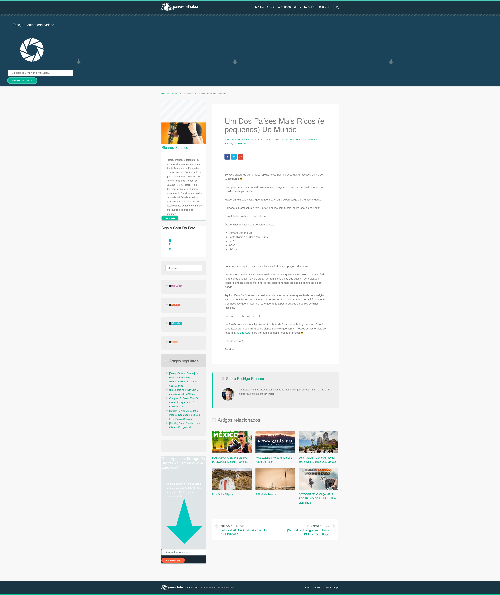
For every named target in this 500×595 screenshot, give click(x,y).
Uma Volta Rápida (222, 494)
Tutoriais (177, 323)
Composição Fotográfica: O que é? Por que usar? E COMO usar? (183, 402)
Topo (336, 587)
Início (272, 7)
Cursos (176, 305)
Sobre (260, 7)
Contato (325, 7)
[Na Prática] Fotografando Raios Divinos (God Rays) (308, 530)
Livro (299, 7)
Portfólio (311, 7)
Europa (312, 139)
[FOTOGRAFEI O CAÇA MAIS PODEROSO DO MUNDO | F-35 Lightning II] (318, 489)
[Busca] (335, 4)
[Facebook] (170, 240)
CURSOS (285, 7)
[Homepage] (179, 7)
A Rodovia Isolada (265, 494)
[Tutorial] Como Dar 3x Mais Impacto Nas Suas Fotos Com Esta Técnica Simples (185, 415)
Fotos (228, 143)
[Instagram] (170, 249)
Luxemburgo (241, 143)
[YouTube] (170, 244)
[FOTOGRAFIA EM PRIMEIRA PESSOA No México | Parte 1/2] (232, 452)
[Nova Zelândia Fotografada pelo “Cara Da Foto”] (275, 452)
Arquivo (316, 587)
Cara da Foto (193, 587)
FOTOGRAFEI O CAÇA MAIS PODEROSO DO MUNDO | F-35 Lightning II (318, 498)
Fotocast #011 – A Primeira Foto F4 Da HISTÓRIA (244, 530)
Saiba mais (170, 218)
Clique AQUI (244, 332)
